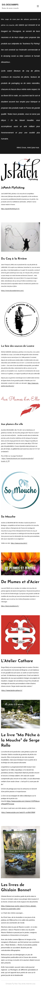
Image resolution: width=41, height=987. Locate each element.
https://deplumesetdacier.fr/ (10, 606)
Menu (38, 6)
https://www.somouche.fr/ (19, 543)
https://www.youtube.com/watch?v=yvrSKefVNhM (18, 812)
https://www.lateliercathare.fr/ (11, 690)
